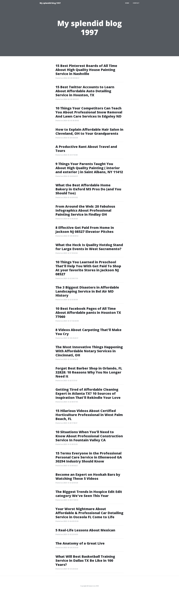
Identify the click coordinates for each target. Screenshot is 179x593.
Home (127, 3)
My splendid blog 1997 (50, 3)
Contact (136, 3)
